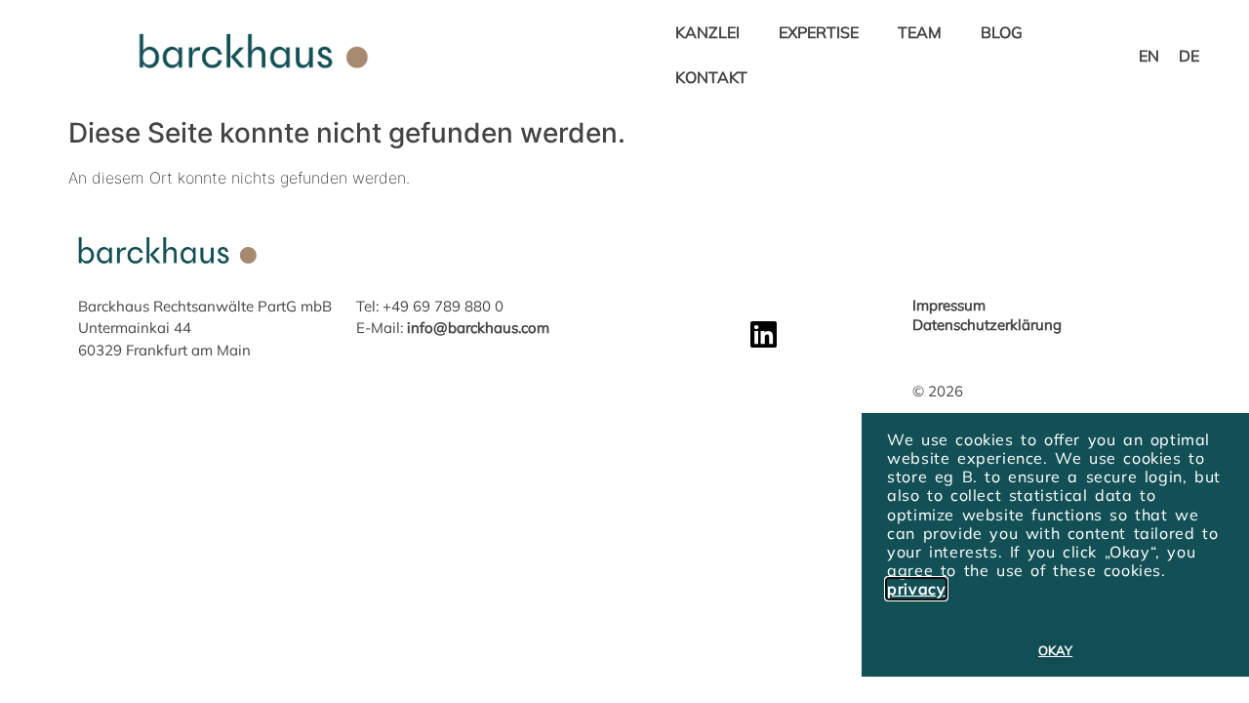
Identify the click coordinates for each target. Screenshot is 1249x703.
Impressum (949, 305)
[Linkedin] (763, 334)
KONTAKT (711, 77)
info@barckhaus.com (478, 327)
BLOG (1002, 32)
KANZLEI (707, 32)
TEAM (920, 32)
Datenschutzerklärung (987, 324)
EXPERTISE (819, 32)
